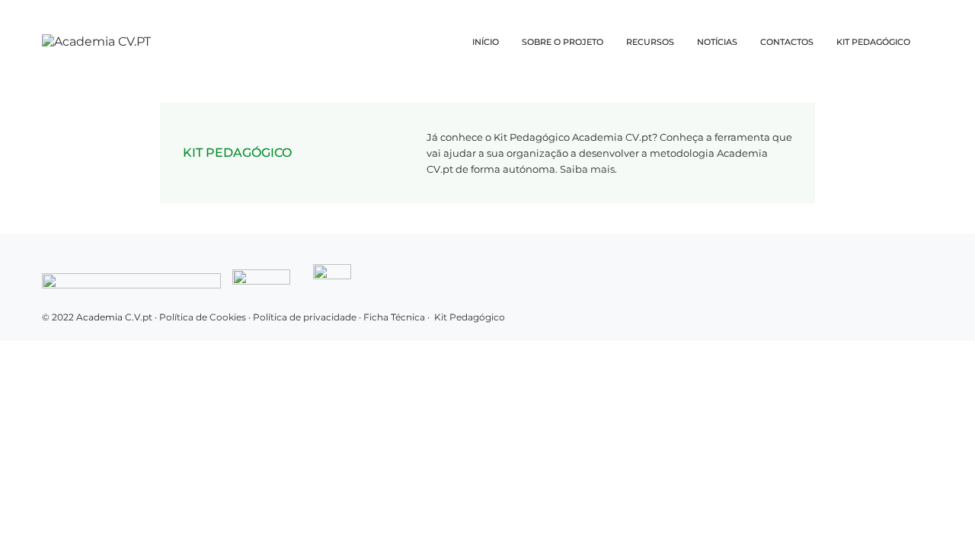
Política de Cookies (202, 317)
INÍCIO (485, 42)
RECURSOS (650, 42)
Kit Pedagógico (469, 317)
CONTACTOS (787, 42)
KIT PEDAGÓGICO (873, 42)
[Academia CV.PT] (96, 41)
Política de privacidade (306, 317)
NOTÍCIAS (717, 42)
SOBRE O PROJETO (562, 42)
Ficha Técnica (394, 317)
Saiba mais (587, 169)
